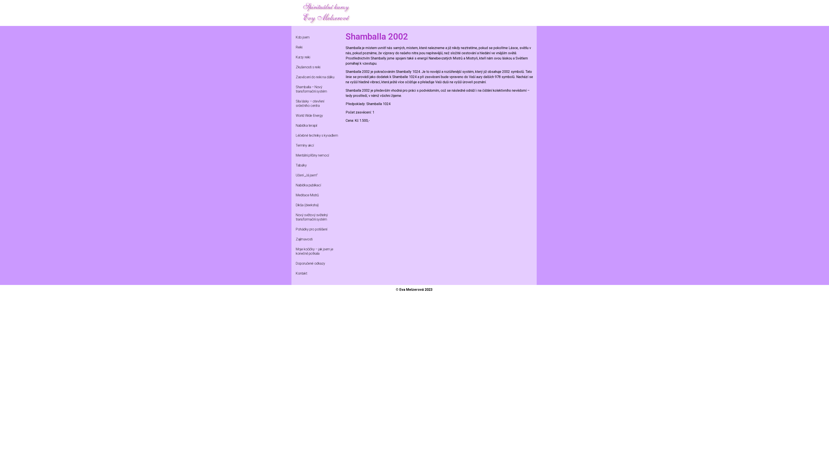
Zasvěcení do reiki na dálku (315, 77)
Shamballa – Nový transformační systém (311, 89)
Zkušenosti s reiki (308, 67)
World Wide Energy (309, 116)
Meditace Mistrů (307, 195)
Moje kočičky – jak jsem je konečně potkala (314, 251)
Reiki (299, 47)
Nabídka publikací (308, 185)
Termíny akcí (305, 145)
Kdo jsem (303, 37)
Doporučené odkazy (310, 263)
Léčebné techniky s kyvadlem (317, 135)
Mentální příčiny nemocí (312, 155)
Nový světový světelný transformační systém (312, 217)
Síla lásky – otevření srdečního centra (310, 103)
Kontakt (301, 273)
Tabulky (301, 165)
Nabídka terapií (306, 125)
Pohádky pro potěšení (311, 229)
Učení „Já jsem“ (307, 175)
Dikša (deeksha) (307, 205)
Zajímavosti (304, 239)
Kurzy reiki (303, 57)
